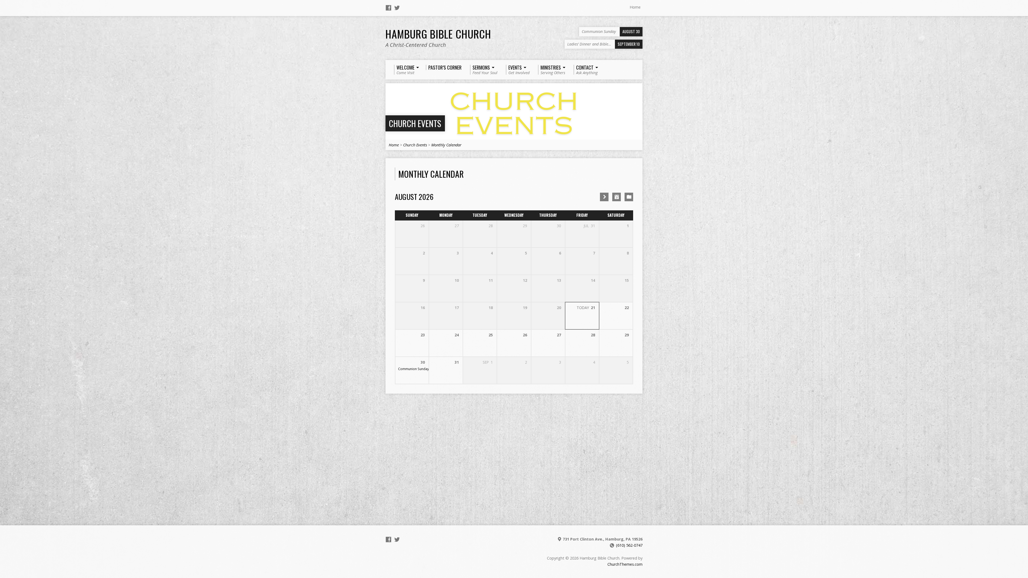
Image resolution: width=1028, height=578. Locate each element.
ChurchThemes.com (624, 564)
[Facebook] (388, 7)
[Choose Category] (629, 197)
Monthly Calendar (446, 144)
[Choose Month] (616, 197)
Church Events (415, 123)
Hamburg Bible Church (438, 33)
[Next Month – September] (604, 197)
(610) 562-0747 (629, 545)
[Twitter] (397, 7)
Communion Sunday (413, 369)
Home (635, 7)
